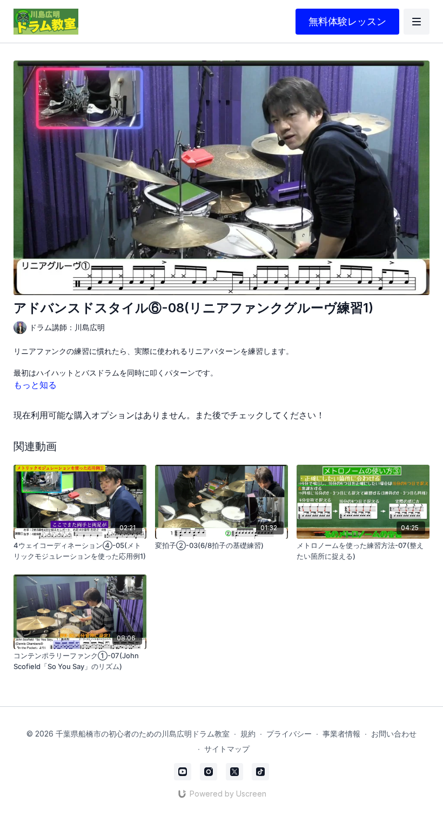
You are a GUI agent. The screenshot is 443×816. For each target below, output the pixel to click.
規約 (248, 733)
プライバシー (289, 733)
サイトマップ (227, 748)
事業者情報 (341, 733)
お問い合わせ (394, 733)
